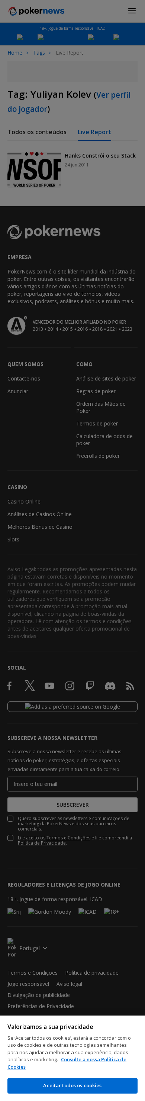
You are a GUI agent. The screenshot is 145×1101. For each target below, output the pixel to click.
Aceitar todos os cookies (72, 1085)
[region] (72, 1058)
